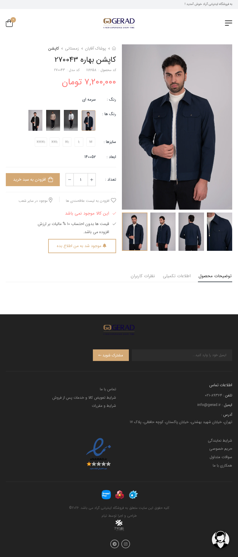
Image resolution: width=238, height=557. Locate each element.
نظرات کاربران (143, 276)
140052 (90, 157)
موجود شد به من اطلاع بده (79, 246)
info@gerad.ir (209, 405)
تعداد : (110, 179)
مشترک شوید (112, 355)
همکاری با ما (222, 465)
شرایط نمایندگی (220, 441)
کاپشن (53, 48)
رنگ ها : (109, 114)
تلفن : (227, 395)
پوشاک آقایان (95, 48)
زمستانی (72, 48)
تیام (104, 515)
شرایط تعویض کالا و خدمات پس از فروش (84, 398)
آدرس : (226, 415)
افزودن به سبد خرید (29, 179)
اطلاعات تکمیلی (177, 276)
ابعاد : (110, 157)
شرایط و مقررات (104, 406)
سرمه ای (89, 99)
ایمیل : (227, 405)
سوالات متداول (221, 457)
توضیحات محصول (215, 276)
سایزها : (110, 142)
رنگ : (111, 99)
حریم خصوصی (220, 449)
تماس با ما (108, 389)
